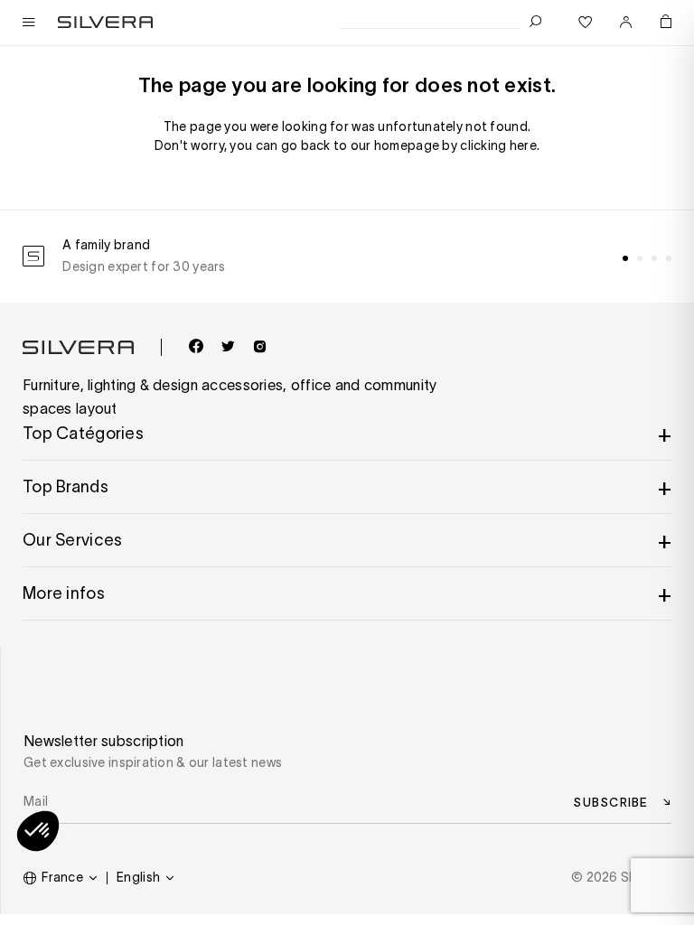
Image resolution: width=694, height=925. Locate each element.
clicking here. (499, 145)
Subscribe (610, 801)
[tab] (625, 258)
